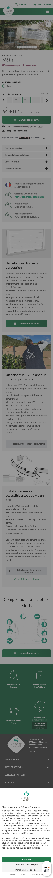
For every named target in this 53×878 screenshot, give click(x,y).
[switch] (46, 870)
